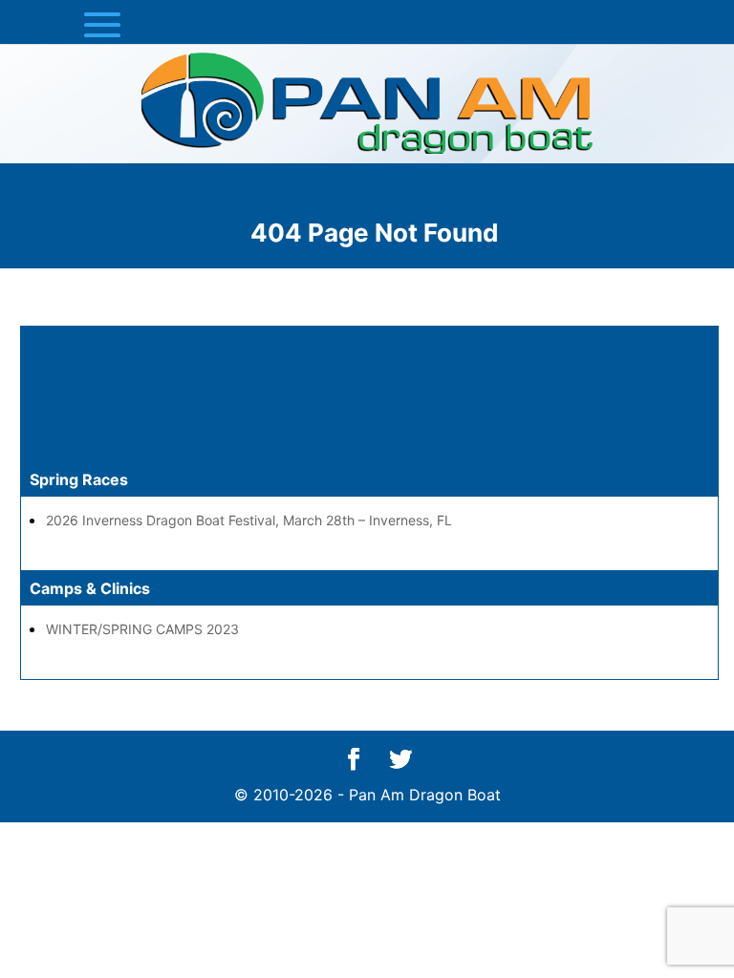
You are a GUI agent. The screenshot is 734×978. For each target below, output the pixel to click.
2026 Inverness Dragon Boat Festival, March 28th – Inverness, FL (249, 520)
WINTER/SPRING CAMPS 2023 (142, 629)
